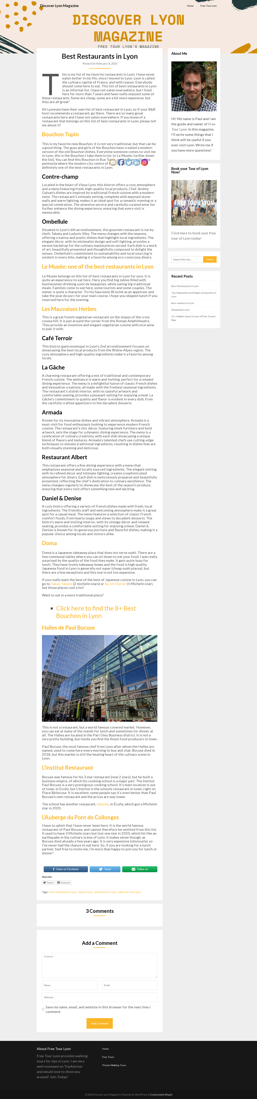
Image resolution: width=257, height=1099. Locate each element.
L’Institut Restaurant (67, 767)
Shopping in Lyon (180, 309)
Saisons (103, 804)
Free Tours (108, 1056)
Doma (49, 543)
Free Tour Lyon (209, 5)
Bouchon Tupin (60, 134)
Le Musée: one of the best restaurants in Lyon (98, 266)
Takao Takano (61, 584)
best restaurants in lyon (63, 892)
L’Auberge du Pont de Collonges (80, 817)
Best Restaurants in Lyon (185, 286)
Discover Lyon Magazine (59, 6)
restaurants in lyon (105, 892)
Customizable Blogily (161, 1094)
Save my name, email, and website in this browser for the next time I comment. (98, 1009)
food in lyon (85, 892)
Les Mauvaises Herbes (69, 308)
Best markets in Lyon (182, 303)
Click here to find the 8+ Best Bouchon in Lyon (96, 612)
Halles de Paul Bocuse (68, 627)
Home (190, 5)
